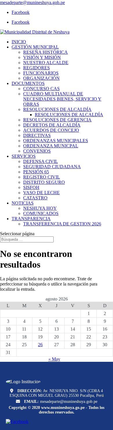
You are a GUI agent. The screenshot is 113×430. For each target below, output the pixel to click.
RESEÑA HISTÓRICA (45, 52)
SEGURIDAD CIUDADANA (52, 166)
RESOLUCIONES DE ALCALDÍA (57, 109)
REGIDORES (36, 67)
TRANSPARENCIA (31, 218)
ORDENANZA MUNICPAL (50, 145)
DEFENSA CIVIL (40, 161)
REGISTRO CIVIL (41, 177)
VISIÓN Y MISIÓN (42, 57)
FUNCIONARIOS (41, 73)
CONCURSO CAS (41, 88)
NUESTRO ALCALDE (45, 62)
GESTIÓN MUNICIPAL (35, 47)
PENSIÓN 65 (36, 171)
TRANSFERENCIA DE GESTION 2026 (62, 223)
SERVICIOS (24, 156)
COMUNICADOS (41, 213)
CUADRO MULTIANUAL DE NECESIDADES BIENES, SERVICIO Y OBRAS (62, 99)
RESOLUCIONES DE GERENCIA (57, 119)
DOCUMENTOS (28, 83)
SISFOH (31, 187)
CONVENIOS (37, 151)
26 (40, 344)
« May (54, 359)
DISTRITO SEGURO (44, 182)
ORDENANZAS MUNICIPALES (55, 140)
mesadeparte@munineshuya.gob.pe (68, 401)
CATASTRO (35, 197)
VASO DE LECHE (41, 192)
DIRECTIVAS (37, 135)
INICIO (19, 41)
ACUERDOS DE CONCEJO (51, 130)
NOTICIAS (23, 203)
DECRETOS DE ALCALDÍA (52, 125)
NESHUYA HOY (40, 208)
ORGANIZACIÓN (41, 78)
